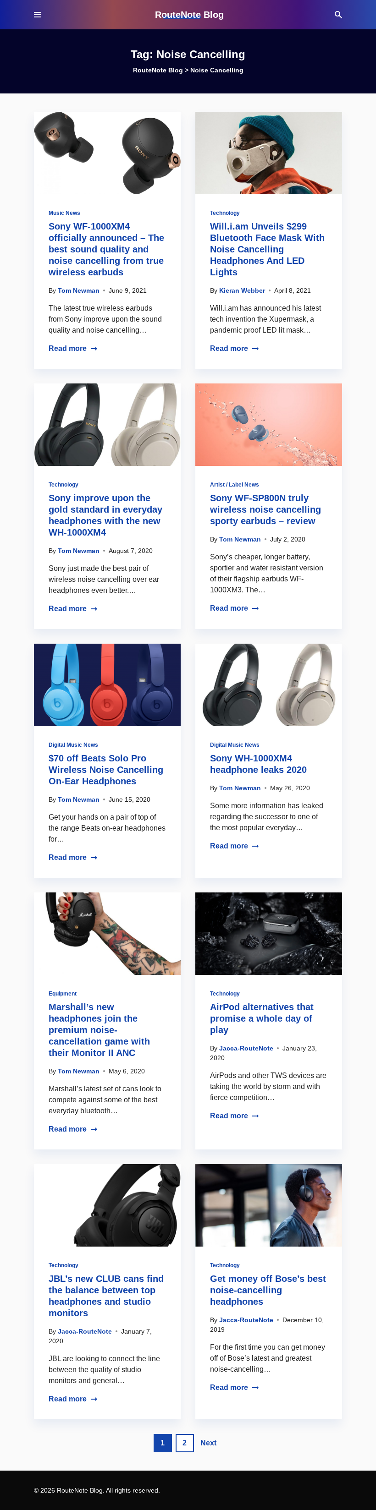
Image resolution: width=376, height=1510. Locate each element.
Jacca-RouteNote (246, 1048)
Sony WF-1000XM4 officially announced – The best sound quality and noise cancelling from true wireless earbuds (106, 249)
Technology (225, 213)
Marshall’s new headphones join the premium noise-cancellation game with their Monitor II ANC (99, 1030)
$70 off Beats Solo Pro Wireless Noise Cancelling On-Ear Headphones (106, 769)
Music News (64, 213)
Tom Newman (79, 290)
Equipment (63, 993)
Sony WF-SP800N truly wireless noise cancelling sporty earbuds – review (265, 509)
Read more (68, 348)
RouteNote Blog (189, 14)
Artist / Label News (234, 484)
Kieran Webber (242, 290)
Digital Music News (73, 745)
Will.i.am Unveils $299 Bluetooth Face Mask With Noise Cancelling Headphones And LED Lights (267, 249)
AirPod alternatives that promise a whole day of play (262, 1018)
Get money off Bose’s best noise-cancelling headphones (268, 1290)
